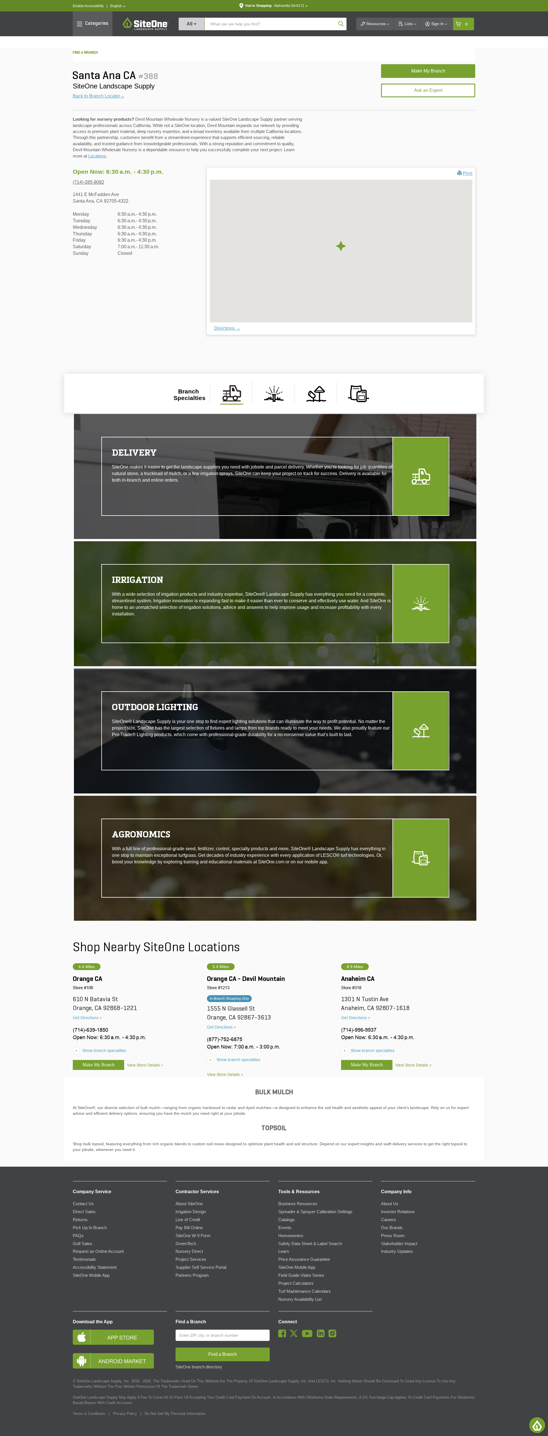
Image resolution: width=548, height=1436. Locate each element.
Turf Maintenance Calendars (304, 1291)
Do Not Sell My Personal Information (175, 1413)
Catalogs (286, 1219)
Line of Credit (188, 1219)
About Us (389, 1203)
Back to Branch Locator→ (98, 96)
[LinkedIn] (322, 1336)
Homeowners (290, 1235)
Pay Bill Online (189, 1227)
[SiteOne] (145, 29)
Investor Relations (398, 1211)
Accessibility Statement (94, 1267)
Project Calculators (296, 1283)
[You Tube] (309, 1336)
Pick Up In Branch (90, 1227)
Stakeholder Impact (399, 1243)
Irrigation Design (191, 1211)
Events (284, 1227)
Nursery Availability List (300, 1299)
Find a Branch (191, 1321)
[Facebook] (283, 1336)
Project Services (191, 1259)
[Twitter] (295, 1336)
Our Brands (392, 1227)
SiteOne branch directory (199, 1367)
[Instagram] (334, 1336)
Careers (388, 1219)
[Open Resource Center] (537, 1425)
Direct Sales (84, 1211)
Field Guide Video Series (301, 1275)
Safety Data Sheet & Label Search (310, 1243)
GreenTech (186, 1243)
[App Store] (120, 1337)
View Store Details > (145, 1065)
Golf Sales (82, 1243)
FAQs (78, 1235)
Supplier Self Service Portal (201, 1267)
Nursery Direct (189, 1251)
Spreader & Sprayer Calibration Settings (315, 1211)
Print (467, 173)
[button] (117, 6)
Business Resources (297, 1203)
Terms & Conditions (89, 1413)
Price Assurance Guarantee (304, 1259)
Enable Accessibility (88, 6)
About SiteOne (189, 1203)
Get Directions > (87, 1017)
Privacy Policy (125, 1413)
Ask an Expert (428, 90)
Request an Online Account (98, 1251)
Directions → (227, 328)
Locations (97, 156)
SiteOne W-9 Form (193, 1235)
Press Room (393, 1235)
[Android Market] (120, 1361)
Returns (80, 1219)
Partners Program (192, 1275)
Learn (283, 1251)
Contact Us (83, 1203)
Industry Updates (397, 1251)
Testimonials (84, 1259)
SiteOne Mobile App (91, 1275)
